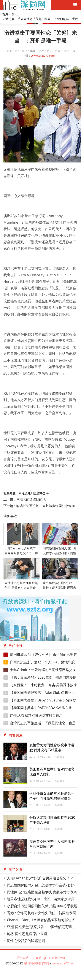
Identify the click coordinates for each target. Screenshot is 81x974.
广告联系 (36, 958)
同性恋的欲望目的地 (31, 499)
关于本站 (22, 958)
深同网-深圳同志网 (37, 963)
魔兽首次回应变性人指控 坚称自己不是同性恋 (52, 844)
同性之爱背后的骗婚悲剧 (26, 940)
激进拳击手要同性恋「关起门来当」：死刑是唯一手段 (41, 19)
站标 (55, 958)
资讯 (14, 14)
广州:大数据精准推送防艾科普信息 (34, 715)
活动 (62, 958)
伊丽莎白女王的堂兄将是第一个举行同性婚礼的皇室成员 (51, 796)
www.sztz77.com (64, 963)
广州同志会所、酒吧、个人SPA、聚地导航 (40, 662)
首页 (5, 14)
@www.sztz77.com (43, 55)
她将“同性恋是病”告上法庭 (27, 933)
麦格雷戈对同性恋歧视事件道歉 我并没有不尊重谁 (51, 747)
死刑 (31, 493)
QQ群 (47, 958)
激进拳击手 (41, 493)
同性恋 (23, 493)
